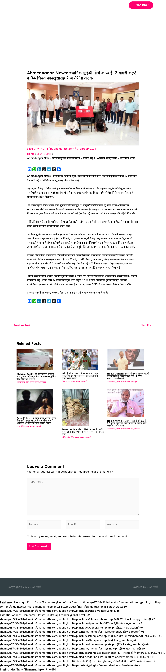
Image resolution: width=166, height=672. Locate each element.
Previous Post (20, 325)
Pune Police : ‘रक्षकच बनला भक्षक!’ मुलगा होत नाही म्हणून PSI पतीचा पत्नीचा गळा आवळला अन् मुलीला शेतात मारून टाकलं (36, 421)
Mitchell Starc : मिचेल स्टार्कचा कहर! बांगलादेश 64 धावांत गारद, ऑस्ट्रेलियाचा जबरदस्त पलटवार (80, 376)
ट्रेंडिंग (27, 382)
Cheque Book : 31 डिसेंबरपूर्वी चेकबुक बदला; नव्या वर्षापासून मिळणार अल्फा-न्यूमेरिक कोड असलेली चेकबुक (36, 376)
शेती (132, 429)
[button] (141, 5)
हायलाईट (43, 382)
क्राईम (30, 149)
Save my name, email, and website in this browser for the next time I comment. (79, 536)
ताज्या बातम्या (41, 149)
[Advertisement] (83, 28)
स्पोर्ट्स (78, 381)
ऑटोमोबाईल (21, 382)
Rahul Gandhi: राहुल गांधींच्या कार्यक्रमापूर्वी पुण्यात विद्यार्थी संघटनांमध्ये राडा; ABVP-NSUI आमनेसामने (128, 376)
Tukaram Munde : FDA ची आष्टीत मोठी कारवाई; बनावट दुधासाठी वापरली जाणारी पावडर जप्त (83, 432)
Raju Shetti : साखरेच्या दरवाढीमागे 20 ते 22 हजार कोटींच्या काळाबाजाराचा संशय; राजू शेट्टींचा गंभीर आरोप (126, 423)
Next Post (148, 325)
